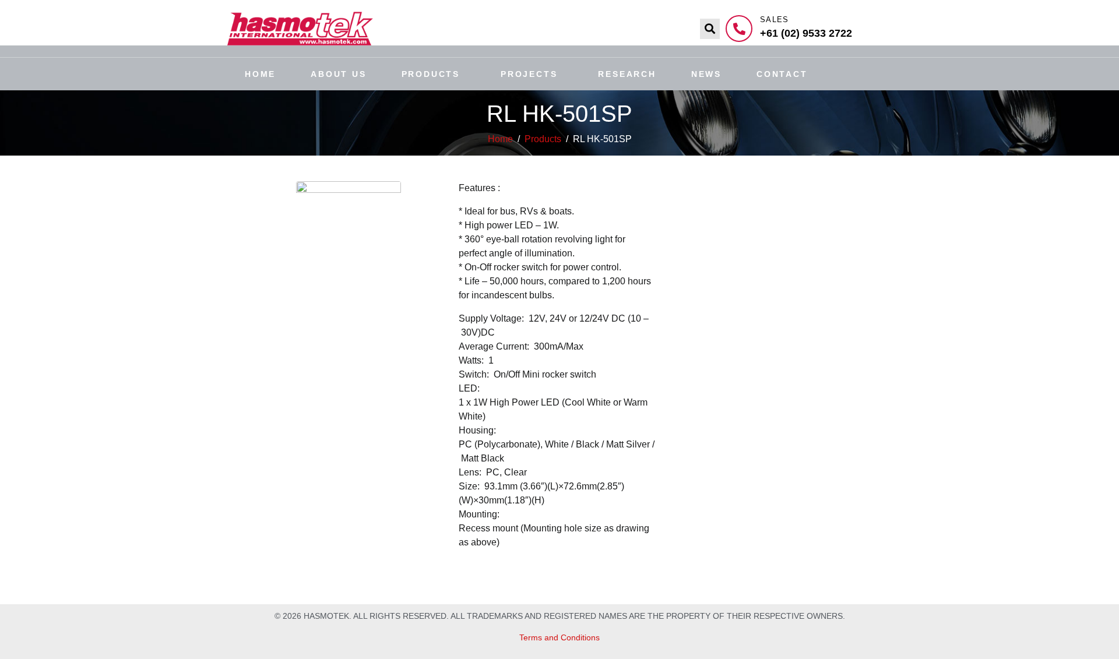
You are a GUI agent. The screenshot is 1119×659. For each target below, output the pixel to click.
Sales (774, 19)
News (706, 74)
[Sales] (739, 28)
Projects (529, 74)
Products (431, 74)
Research (627, 74)
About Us (338, 74)
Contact (782, 74)
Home (260, 74)
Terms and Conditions (559, 637)
